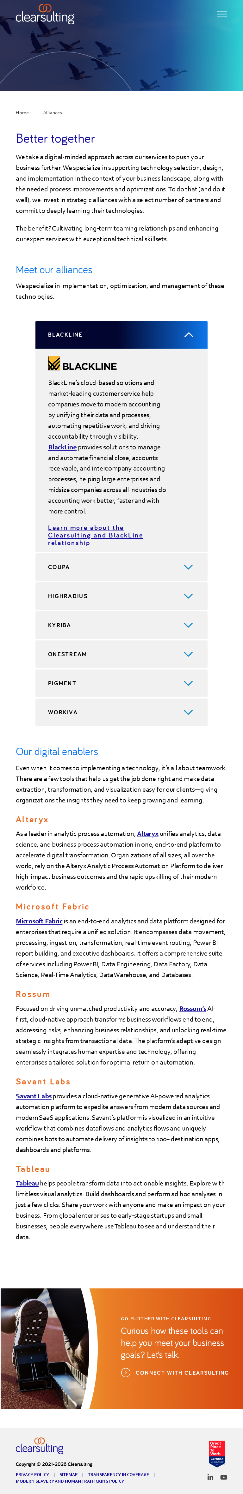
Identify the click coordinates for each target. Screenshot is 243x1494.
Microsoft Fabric (39, 921)
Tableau (27, 1183)
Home (22, 113)
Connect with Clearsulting (183, 1372)
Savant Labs (34, 1096)
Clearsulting (39, 1445)
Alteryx (147, 833)
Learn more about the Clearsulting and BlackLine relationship (95, 535)
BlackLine (62, 447)
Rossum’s (192, 1008)
